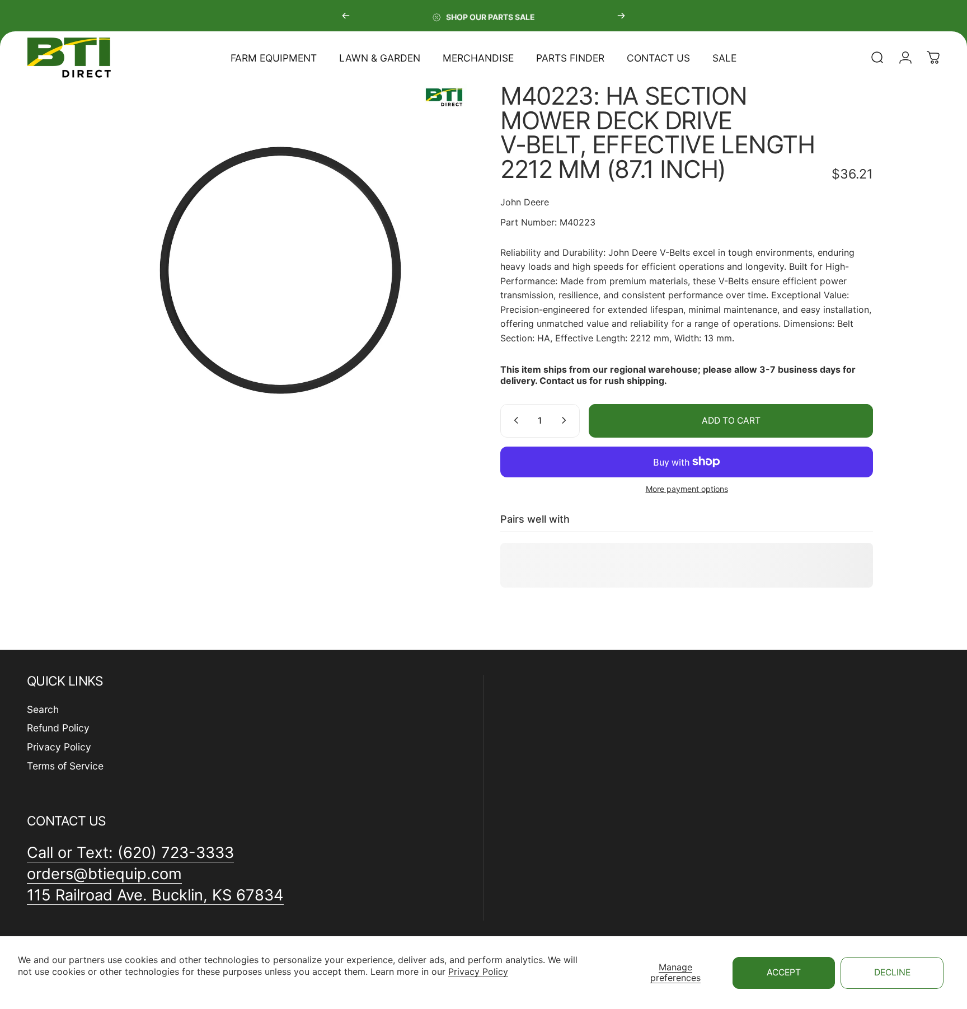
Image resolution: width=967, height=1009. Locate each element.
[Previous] (346, 15)
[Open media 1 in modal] (280, 270)
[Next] (621, 15)
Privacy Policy (478, 971)
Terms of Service (65, 766)
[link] (155, 895)
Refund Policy (58, 728)
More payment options (687, 488)
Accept (784, 972)
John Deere (524, 202)
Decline (892, 972)
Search (43, 709)
